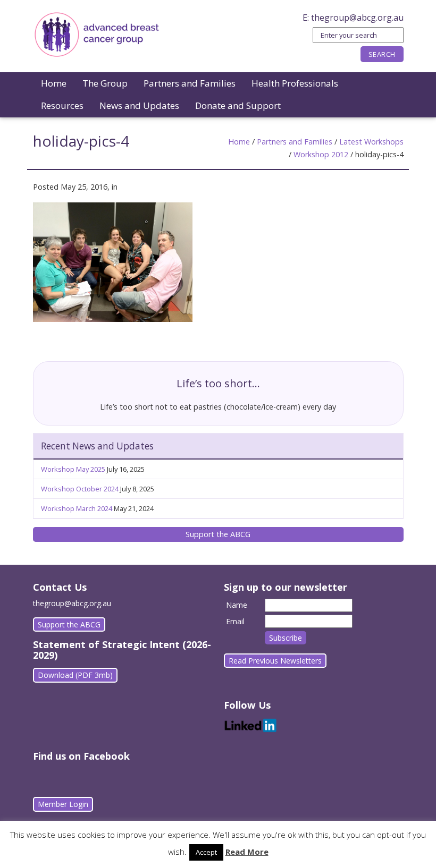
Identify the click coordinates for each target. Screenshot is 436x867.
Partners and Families (190, 83)
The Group (105, 83)
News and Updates (139, 105)
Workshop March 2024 (76, 508)
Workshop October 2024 (80, 489)
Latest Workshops (371, 142)
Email (235, 621)
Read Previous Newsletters (275, 661)
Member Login (63, 804)
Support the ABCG (218, 534)
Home (53, 83)
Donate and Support (238, 105)
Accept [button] (206, 852)
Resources (62, 105)
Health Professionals (294, 83)
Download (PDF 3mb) (75, 675)
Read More (247, 851)
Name (236, 605)
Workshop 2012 (321, 154)
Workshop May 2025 (73, 469)
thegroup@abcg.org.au (357, 17)
